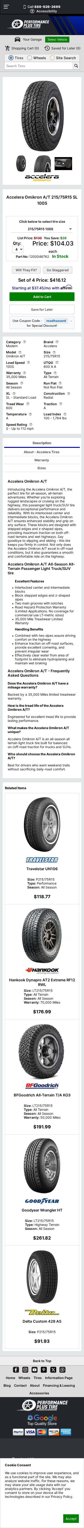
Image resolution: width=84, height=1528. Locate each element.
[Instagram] (24, 1368)
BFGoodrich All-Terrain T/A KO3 (42, 1095)
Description (42, 443)
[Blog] (61, 1368)
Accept (71, 1519)
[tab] (42, 443)
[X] (52, 1368)
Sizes (41, 468)
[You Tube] (33, 1368)
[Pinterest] (43, 1368)
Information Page (59, 1378)
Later (65, 48)
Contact (20, 1385)
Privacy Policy (15, 1503)
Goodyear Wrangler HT (42, 1210)
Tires (38, 1378)
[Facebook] (15, 1368)
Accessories (39, 1393)
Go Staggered (58, 270)
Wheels (24, 1378)
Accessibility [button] (46, 11)
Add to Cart (42, 297)
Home (10, 1378)
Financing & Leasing (59, 1385)
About (35, 1385)
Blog (7, 1385)
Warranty (41, 460)
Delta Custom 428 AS (42, 1321)
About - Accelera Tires (42, 452)
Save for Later (42, 309)
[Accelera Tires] (42, 182)
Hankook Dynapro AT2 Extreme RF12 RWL (42, 982)
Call (44, 7)
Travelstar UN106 (42, 868)
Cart (25, 48)
